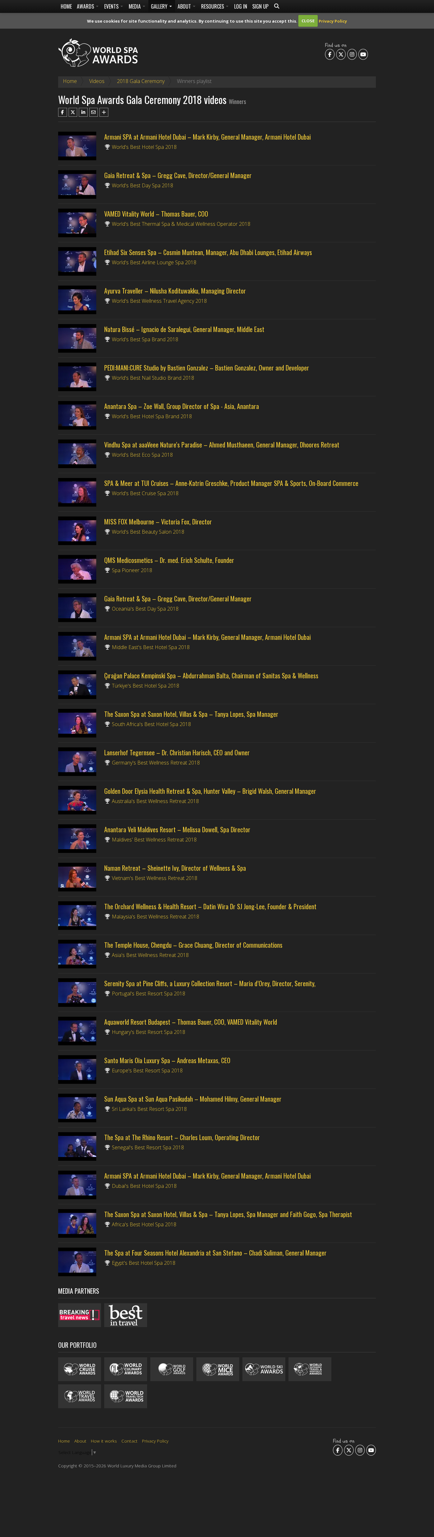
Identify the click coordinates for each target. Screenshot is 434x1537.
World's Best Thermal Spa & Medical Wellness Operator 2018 (181, 223)
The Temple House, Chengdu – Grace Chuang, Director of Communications (193, 945)
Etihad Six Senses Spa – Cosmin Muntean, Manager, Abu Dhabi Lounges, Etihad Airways (208, 252)
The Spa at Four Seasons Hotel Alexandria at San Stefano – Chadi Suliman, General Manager (215, 1252)
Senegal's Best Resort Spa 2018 (148, 1147)
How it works (104, 1441)
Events (112, 6)
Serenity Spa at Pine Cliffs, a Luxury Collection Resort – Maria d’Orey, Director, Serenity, (209, 983)
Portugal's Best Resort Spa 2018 (148, 993)
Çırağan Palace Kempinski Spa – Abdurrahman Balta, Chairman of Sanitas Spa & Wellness (211, 675)
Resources (213, 6)
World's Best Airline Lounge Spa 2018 (154, 262)
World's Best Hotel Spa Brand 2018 (152, 416)
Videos (97, 81)
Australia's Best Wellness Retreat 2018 (155, 801)
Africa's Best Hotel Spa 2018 (144, 1224)
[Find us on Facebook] (330, 54)
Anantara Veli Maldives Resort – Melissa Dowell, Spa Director (177, 829)
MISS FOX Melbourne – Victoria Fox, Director (158, 521)
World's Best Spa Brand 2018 (145, 339)
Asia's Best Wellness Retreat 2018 (150, 955)
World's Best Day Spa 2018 (142, 185)
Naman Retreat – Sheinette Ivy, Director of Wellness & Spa (175, 868)
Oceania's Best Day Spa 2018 (145, 608)
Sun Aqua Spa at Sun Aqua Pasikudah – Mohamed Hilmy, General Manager (192, 1099)
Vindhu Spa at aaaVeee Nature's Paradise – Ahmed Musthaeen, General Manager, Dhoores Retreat (221, 444)
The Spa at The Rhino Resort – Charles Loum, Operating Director (182, 1137)
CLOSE (308, 21)
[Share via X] (73, 112)
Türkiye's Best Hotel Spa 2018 (145, 685)
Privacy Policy (333, 21)
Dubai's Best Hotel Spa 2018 (144, 1185)
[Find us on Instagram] (352, 54)
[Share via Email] (94, 112)
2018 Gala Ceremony (141, 81)
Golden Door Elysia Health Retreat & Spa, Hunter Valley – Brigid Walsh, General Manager (210, 791)
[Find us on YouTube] (363, 54)
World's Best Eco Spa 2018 (142, 454)
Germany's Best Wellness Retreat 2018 (156, 762)
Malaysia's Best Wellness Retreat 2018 (155, 916)
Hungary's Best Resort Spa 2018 (148, 1031)
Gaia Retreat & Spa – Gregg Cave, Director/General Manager (178, 175)
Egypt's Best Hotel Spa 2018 (143, 1262)
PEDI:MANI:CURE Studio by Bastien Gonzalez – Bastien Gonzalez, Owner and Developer (206, 367)
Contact (129, 1441)
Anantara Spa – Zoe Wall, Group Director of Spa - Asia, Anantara (181, 406)
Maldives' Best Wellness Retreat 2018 (154, 839)
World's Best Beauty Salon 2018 (148, 531)
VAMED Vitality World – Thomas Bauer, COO (156, 213)
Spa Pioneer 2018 (132, 570)
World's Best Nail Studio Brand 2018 (153, 377)
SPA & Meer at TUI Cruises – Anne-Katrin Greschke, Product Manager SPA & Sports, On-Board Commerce (231, 483)
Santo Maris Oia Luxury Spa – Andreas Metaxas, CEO (167, 1060)
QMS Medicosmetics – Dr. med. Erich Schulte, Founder (169, 560)
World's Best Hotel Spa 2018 (144, 146)
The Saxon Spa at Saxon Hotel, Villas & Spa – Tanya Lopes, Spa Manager (191, 714)
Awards (86, 6)
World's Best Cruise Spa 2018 (145, 493)
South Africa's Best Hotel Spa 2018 (151, 724)
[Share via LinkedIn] (83, 112)
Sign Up (260, 6)
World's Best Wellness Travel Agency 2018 (159, 300)
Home (66, 6)
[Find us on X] (341, 54)
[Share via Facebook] (62, 112)
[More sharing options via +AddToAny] (104, 112)
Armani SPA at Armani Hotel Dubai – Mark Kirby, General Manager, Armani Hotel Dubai (207, 137)
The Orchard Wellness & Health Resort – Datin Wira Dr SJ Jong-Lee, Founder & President (210, 906)
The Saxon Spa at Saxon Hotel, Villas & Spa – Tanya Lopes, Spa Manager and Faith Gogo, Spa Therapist (228, 1214)
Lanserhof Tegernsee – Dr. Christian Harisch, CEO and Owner (177, 752)
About (185, 6)
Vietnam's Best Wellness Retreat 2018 (154, 878)
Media (135, 6)
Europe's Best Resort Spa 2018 (147, 1070)
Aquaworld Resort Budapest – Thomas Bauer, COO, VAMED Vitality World (190, 1022)
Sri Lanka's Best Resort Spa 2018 (149, 1108)
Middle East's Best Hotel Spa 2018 (151, 647)
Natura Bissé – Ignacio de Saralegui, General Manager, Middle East (184, 329)
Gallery (160, 6)
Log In (240, 6)
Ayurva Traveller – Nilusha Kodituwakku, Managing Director (175, 290)
